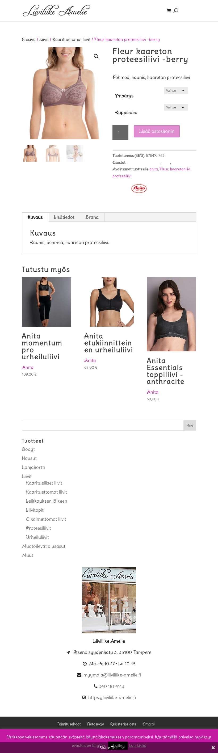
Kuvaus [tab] (35, 217)
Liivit (44, 39)
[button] (96, 56)
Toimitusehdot (69, 724)
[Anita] (139, 189)
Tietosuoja (95, 724)
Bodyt (28, 449)
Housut (29, 458)
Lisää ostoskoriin (156, 131)
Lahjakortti (33, 467)
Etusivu (29, 39)
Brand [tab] (92, 217)
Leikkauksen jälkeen (46, 501)
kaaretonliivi (180, 169)
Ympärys (124, 96)
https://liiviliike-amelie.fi (112, 697)
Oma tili (148, 724)
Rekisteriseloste (123, 724)
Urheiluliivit (37, 537)
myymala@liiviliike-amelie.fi (112, 675)
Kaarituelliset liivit (44, 483)
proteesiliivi (121, 176)
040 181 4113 (111, 686)
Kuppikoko (126, 112)
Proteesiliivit (182, 162)
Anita (27, 367)
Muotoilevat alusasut (43, 546)
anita (153, 169)
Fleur (164, 169)
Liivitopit (35, 510)
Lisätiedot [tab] (64, 217)
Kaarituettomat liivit (71, 39)
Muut (27, 555)
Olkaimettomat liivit (46, 519)
